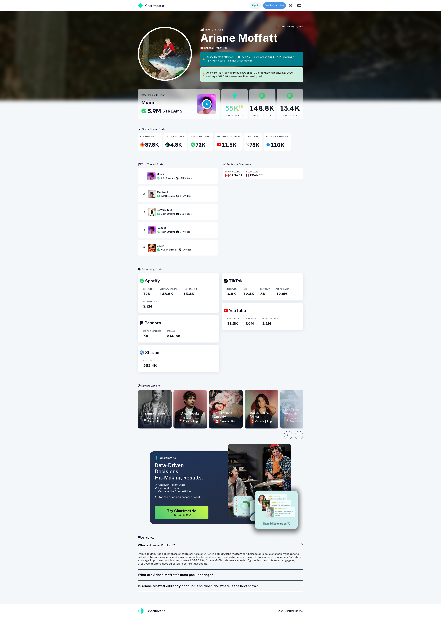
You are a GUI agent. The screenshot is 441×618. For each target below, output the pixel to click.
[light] (290, 5)
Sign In (255, 5)
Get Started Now (274, 5)
